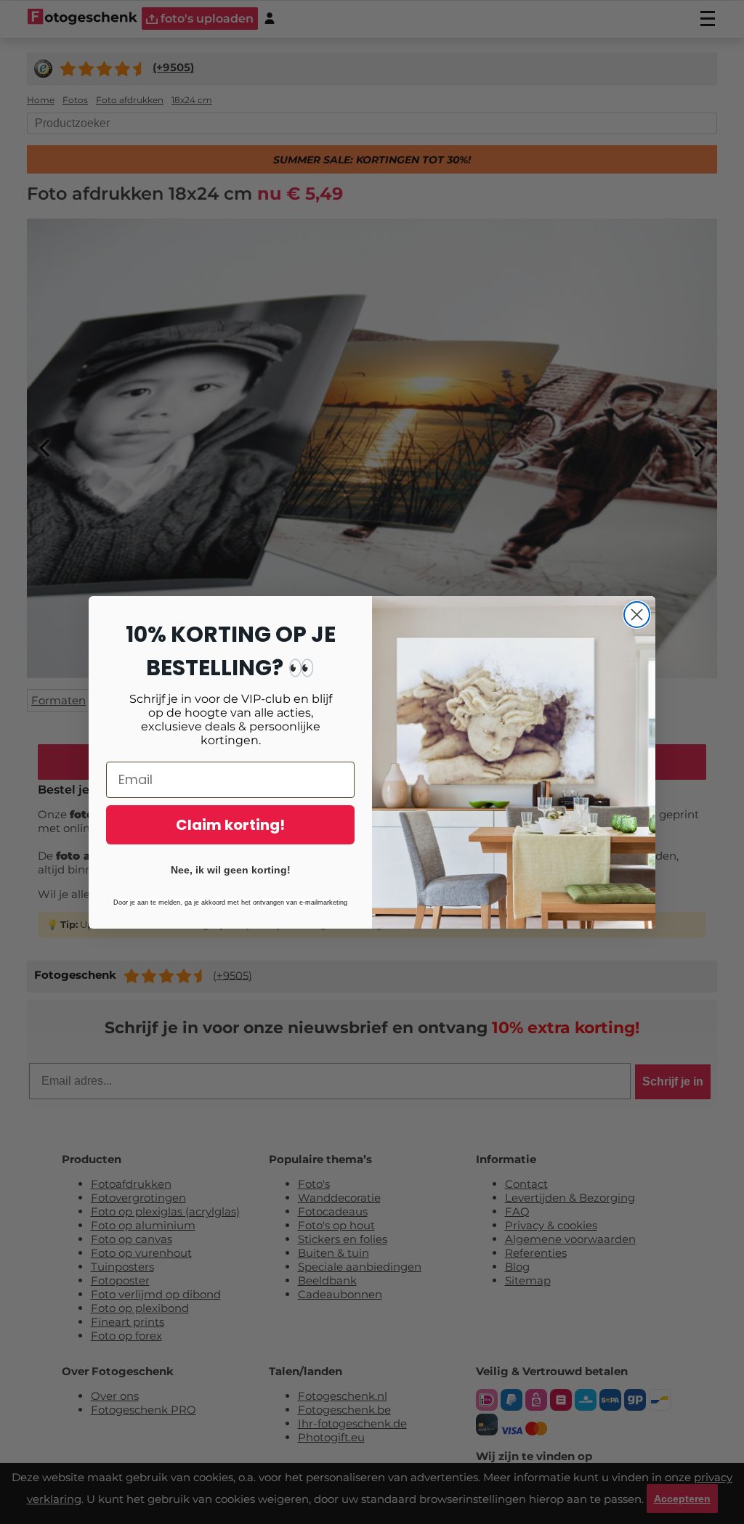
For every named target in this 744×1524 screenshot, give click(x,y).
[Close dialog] (637, 614)
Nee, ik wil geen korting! (231, 870)
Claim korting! (230, 825)
